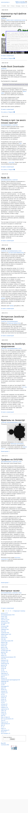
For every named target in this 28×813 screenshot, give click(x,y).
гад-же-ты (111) (5, 619)
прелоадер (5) (5, 686)
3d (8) (2, 670)
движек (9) (4, 665)
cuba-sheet (11, 162)
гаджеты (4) (4, 692)
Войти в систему (20, 1)
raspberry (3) (4, 707)
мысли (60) (4, 627)
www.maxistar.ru (5, 2)
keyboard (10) (4, 660)
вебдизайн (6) (4, 681)
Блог (8, 6)
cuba (20, 143)
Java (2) (3, 720)
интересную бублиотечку (14, 323)
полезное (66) (4, 626)
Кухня (23, 6)
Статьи (13, 6)
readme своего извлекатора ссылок (15, 20)
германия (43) (5, 629)
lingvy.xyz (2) (4, 722)
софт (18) (3, 653)
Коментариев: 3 (5, 451)
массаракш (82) (5, 623)
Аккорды (18, 6)
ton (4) (3, 694)
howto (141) (4, 616)
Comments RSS (5, 744)
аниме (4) (3, 697)
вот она (24, 387)
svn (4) (3, 702)
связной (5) (4, 691)
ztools (19, 251)
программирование (6, 125)
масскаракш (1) (5, 730)
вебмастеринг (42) (6, 634)
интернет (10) (4, 662)
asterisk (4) (4, 696)
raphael (3, 298)
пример (12, 305)
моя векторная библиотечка (16, 252)
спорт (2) (3, 712)
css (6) (3, 684)
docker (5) (3, 689)
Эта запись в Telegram (7, 58)
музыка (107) (4, 621)
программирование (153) (8, 614)
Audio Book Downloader (12, 66)
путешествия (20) (6, 650)
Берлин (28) (4, 642)
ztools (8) (3, 668)
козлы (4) (3, 699)
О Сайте (4, 6)
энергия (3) (4, 705)
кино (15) (3, 658)
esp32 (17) (3, 655)
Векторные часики (10, 590)
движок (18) (4, 652)
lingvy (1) (3, 728)
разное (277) (4, 613)
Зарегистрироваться (21, 2)
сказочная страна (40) (7, 640)
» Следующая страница (18, 611)
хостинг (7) (4, 671)
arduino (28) (4, 644)
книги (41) (3, 636)
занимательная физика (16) (8, 657)
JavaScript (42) (5, 632)
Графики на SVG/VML (12, 459)
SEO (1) (3, 725)
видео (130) (4, 618)
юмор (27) (4, 645)
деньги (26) (4, 647)
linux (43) (3, 631)
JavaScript (4, 18)
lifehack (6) (4, 678)
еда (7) (3, 676)
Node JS (5, 177)
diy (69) (3, 624)
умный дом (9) (5, 663)
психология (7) (5, 675)
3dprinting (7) (4, 673)
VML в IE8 (6, 249)
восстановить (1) (5, 733)
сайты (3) (3, 710)
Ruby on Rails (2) (5, 717)
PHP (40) (3, 639)
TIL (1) (2, 727)
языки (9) (3, 666)
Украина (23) (4, 649)
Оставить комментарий (7, 55)
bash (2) (3, 715)
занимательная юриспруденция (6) (10, 679)
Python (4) (3, 701)
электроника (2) (5, 723)
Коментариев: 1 (5, 582)
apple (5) (3, 688)
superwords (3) (5, 709)
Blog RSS (3, 743)
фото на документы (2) (7, 718)
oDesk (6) (3, 683)
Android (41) (4, 637)
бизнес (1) (3, 731)
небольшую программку (17, 443)
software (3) (4, 704)
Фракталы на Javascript (13, 420)
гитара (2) (3, 714)
